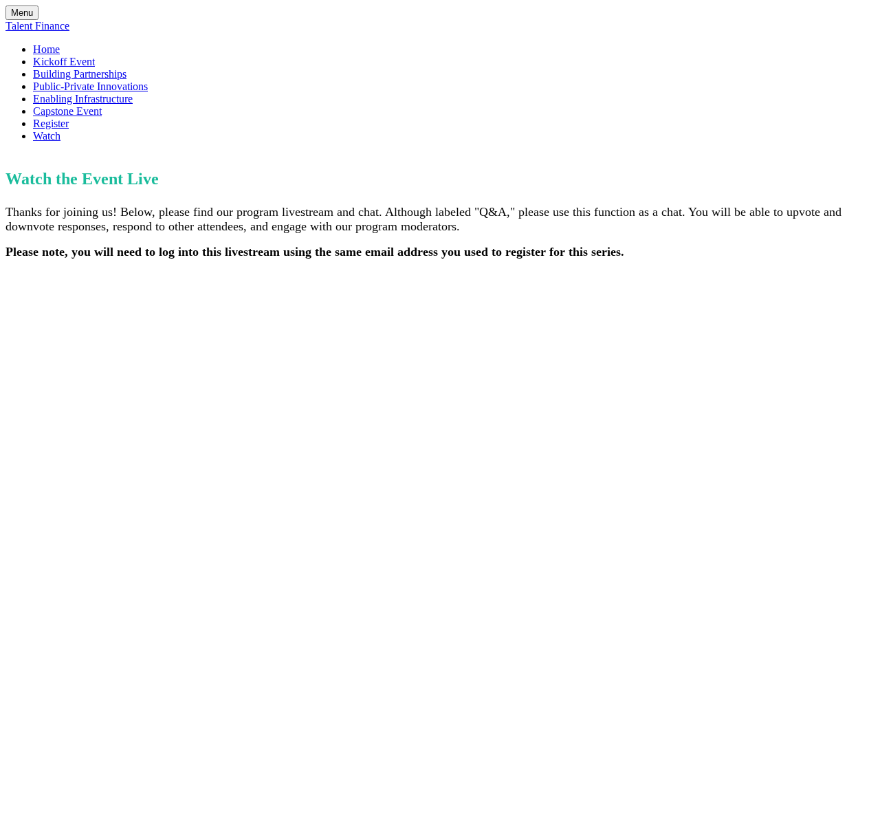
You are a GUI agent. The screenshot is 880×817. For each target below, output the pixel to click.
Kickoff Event (64, 61)
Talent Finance (37, 26)
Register (51, 123)
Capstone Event (67, 111)
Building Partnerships (79, 74)
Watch (46, 136)
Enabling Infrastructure (83, 99)
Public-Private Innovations (90, 86)
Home (46, 49)
